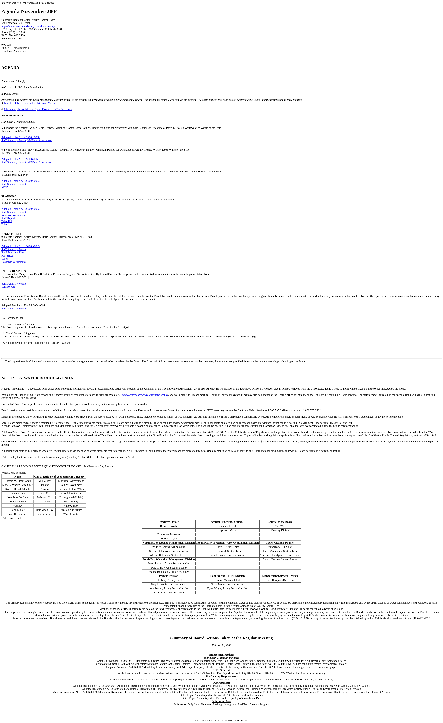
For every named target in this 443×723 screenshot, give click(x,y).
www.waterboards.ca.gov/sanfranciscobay (145, 394)
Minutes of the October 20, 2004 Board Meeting (30, 103)
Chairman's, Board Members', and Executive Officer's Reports (38, 109)
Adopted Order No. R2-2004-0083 (20, 180)
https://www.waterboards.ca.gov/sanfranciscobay (28, 26)
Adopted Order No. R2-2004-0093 (20, 246)
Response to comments (13, 215)
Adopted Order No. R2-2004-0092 (20, 208)
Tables (4, 258)
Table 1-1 (6, 224)
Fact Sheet (7, 255)
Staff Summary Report (13, 183)
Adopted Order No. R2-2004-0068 (20, 137)
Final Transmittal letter (13, 252)
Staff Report (8, 218)
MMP (4, 187)
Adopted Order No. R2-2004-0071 (20, 159)
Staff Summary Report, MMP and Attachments (26, 140)
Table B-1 (6, 221)
